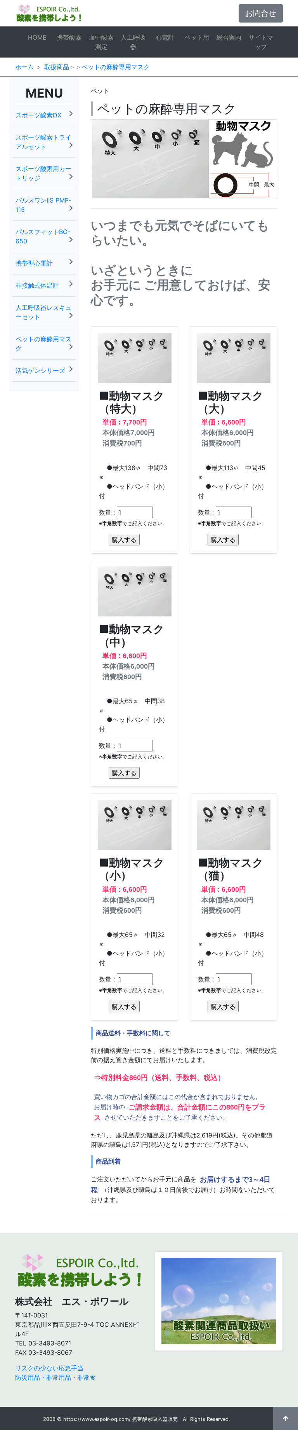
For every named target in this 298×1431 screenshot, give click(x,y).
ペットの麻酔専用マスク (115, 67)
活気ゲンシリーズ (40, 370)
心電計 (165, 37)
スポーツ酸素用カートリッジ (43, 173)
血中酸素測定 (101, 42)
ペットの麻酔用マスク (43, 343)
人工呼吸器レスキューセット (43, 312)
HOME (37, 37)
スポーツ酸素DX (38, 115)
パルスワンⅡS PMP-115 (43, 204)
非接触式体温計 (37, 285)
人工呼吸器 (133, 42)
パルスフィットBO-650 (43, 236)
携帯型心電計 (34, 263)
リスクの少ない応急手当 (49, 1368)
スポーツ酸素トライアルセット (43, 141)
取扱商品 (56, 67)
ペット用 (196, 37)
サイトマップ (260, 42)
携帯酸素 (69, 37)
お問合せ (260, 13)
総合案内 (229, 37)
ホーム (24, 67)
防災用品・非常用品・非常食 (55, 1377)
